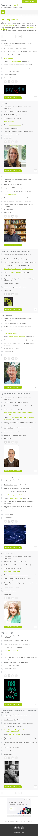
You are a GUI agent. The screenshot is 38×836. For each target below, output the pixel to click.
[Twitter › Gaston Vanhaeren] (5, 358)
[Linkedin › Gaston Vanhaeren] (12, 358)
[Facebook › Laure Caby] (9, 141)
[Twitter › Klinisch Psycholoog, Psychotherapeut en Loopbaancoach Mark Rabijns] (5, 757)
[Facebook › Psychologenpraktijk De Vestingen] (9, 521)
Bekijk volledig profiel (13, 97)
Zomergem (16, 111)
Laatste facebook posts (10, 74)
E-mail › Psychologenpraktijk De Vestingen (15, 495)
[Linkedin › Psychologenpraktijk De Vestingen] (12, 521)
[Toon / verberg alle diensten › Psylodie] (20, 68)
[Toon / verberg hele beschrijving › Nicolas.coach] (20, 201)
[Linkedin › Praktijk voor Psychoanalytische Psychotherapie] (12, 294)
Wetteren (16, 48)
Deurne (12, 184)
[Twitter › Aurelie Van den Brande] (5, 598)
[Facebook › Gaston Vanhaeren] (9, 358)
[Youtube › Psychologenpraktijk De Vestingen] (16, 521)
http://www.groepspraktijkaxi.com (17, 654)
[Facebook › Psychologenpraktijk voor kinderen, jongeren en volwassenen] (9, 442)
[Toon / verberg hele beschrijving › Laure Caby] (20, 128)
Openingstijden (8, 209)
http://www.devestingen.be (15, 498)
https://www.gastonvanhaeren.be (17, 336)
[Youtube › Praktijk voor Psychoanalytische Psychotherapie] (16, 294)
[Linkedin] (22, 827)
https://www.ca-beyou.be (15, 125)
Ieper (15, 484)
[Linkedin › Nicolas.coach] (12, 216)
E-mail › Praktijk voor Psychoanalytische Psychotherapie (18, 269)
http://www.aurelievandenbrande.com (18, 575)
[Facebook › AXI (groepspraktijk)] (9, 675)
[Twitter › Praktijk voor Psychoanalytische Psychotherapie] (5, 294)
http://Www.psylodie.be (15, 61)
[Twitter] (15, 827)
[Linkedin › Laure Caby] (12, 141)
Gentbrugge (17, 259)
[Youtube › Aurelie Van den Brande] (16, 598)
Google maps (23, 48)
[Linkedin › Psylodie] (12, 81)
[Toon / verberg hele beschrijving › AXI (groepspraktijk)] (20, 658)
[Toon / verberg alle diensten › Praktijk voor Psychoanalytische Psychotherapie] (20, 279)
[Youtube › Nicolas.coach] (16, 216)
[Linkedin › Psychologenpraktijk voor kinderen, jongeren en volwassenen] (12, 442)
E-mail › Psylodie (8, 58)
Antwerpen (6, 184)
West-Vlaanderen (8, 484)
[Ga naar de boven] (35, 97)
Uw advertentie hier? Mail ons (19, 815)
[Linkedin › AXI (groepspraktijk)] (12, 675)
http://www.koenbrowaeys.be (16, 272)
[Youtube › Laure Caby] (16, 141)
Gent (15, 719)
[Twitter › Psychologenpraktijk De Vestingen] (5, 521)
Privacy (22, 832)
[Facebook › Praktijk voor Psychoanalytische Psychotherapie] (9, 294)
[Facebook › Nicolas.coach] (9, 216)
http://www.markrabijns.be (15, 734)
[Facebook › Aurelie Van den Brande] (9, 598)
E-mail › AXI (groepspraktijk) (11, 650)
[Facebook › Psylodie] (9, 81)
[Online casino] (19, 799)
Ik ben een (29, 1)
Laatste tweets (8, 287)
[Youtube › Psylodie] (16, 81)
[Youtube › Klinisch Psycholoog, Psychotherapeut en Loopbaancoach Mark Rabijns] (16, 757)
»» (20, 36)
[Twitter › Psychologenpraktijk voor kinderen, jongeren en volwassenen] (5, 442)
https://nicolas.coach (14, 197)
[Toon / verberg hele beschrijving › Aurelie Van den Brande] (20, 579)
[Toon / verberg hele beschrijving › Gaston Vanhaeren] (20, 340)
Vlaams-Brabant (8, 561)
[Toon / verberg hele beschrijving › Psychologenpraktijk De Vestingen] (20, 502)
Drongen (16, 323)
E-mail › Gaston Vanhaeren (11, 333)
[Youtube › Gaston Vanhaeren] (16, 358)
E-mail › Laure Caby (9, 121)
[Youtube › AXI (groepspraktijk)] (16, 675)
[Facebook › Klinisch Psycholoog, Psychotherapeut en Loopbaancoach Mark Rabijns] (9, 757)
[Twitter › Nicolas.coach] (5, 216)
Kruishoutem (17, 402)
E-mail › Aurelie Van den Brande (12, 571)
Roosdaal (16, 561)
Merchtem (16, 640)
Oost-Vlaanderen (8, 48)
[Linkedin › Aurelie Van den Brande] (12, 598)
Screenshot (25, 61)
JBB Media (17, 832)
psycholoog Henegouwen (7, 25)
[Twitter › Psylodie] (5, 81)
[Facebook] (18, 827)
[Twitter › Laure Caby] (5, 141)
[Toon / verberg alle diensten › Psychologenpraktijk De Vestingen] (20, 507)
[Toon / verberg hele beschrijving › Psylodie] (20, 65)
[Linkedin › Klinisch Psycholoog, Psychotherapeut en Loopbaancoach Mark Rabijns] (12, 757)
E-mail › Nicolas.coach (10, 194)
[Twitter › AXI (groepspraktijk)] (5, 675)
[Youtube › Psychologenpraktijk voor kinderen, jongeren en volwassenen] (16, 442)
